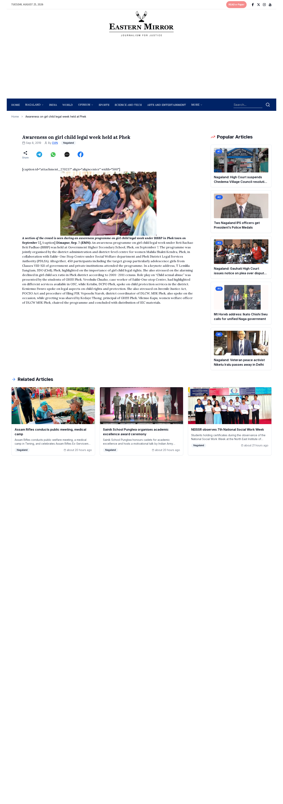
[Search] (268, 105)
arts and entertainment (166, 105)
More (195, 104)
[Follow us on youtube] (270, 4)
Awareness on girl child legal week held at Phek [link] (55, 116)
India (53, 105)
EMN (55, 142)
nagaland (33, 104)
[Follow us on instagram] (264, 4)
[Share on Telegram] (39, 154)
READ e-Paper (236, 4)
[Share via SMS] (67, 154)
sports (104, 105)
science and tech (128, 105)
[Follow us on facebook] (252, 4)
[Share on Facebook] (80, 154)
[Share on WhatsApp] (53, 154)
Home (15, 105)
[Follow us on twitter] (258, 4)
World (67, 105)
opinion (84, 104)
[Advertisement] (141, 68)
